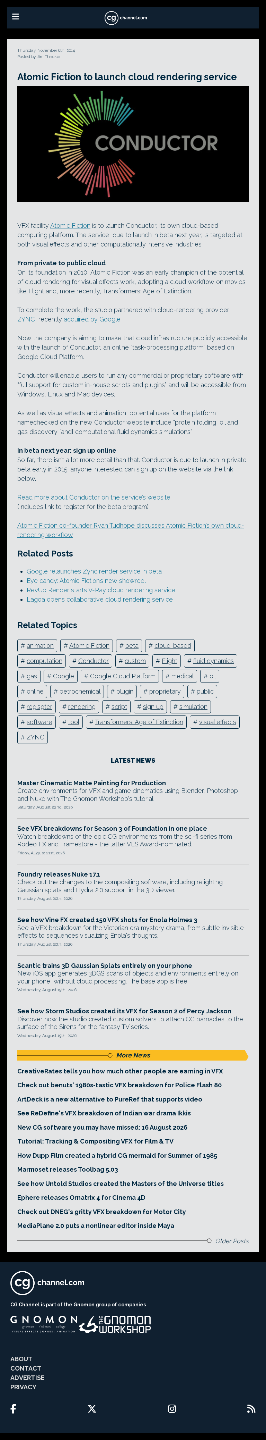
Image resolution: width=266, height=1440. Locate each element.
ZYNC (26, 319)
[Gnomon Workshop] (115, 1324)
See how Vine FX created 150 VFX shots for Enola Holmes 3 (107, 919)
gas (32, 676)
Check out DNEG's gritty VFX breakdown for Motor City (101, 1211)
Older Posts (232, 1241)
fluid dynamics (213, 660)
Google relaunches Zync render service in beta (94, 571)
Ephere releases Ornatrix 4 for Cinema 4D (81, 1197)
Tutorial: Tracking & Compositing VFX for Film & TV (95, 1141)
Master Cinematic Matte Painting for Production (91, 783)
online (35, 691)
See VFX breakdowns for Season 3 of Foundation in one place (112, 828)
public (205, 691)
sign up (153, 706)
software (39, 722)
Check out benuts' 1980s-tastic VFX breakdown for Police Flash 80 (119, 1085)
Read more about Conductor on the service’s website (93, 497)
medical (182, 676)
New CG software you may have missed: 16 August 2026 (102, 1127)
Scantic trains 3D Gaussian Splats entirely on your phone (104, 965)
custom (135, 660)
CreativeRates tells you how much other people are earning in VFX (120, 1071)
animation (40, 645)
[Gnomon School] (43, 1324)
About (21, 1359)
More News (133, 1055)
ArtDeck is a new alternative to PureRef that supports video (109, 1099)
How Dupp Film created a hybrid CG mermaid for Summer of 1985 (117, 1155)
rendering (82, 706)
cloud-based (172, 645)
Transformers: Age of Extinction (139, 722)
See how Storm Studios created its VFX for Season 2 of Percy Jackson (124, 1011)
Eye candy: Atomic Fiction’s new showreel (86, 580)
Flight (169, 660)
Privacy (23, 1387)
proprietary (165, 691)
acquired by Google (92, 319)
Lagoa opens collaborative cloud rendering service (100, 599)
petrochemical (80, 691)
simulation (193, 706)
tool (73, 722)
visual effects (217, 722)
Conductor (93, 660)
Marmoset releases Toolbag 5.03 (67, 1169)
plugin (124, 691)
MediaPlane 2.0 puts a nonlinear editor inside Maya (95, 1225)
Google (63, 676)
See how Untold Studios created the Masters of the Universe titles (120, 1183)
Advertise (27, 1377)
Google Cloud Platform (123, 676)
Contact (26, 1368)
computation (44, 660)
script (119, 706)
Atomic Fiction (70, 225)
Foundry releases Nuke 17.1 (58, 874)
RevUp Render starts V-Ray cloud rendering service (101, 590)
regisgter (39, 706)
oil (213, 676)
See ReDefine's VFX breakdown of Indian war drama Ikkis (104, 1113)
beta (132, 645)
